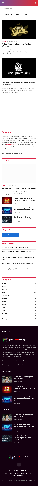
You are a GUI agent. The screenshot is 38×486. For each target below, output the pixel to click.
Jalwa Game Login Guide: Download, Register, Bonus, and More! (24, 209)
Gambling (4, 298)
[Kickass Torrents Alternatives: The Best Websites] (19, 29)
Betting (4, 283)
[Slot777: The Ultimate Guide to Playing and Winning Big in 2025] (7, 200)
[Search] (35, 3)
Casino (4, 292)
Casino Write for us (11, 473)
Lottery (4, 307)
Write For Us (25, 470)
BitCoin (4, 286)
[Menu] (3, 3)
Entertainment (6, 295)
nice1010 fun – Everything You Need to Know (19, 188)
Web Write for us (25, 473)
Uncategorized (6, 319)
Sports (4, 316)
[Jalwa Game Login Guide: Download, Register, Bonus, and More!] (7, 210)
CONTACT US (10, 145)
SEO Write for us (19, 476)
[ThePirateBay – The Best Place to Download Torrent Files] (19, 68)
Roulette (4, 313)
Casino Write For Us (30, 480)
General (4, 304)
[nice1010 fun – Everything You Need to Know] (19, 173)
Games (4, 301)
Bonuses (4, 289)
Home (3, 8)
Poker (3, 310)
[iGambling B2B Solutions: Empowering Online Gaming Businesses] (7, 219)
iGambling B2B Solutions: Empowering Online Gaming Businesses (23, 219)
